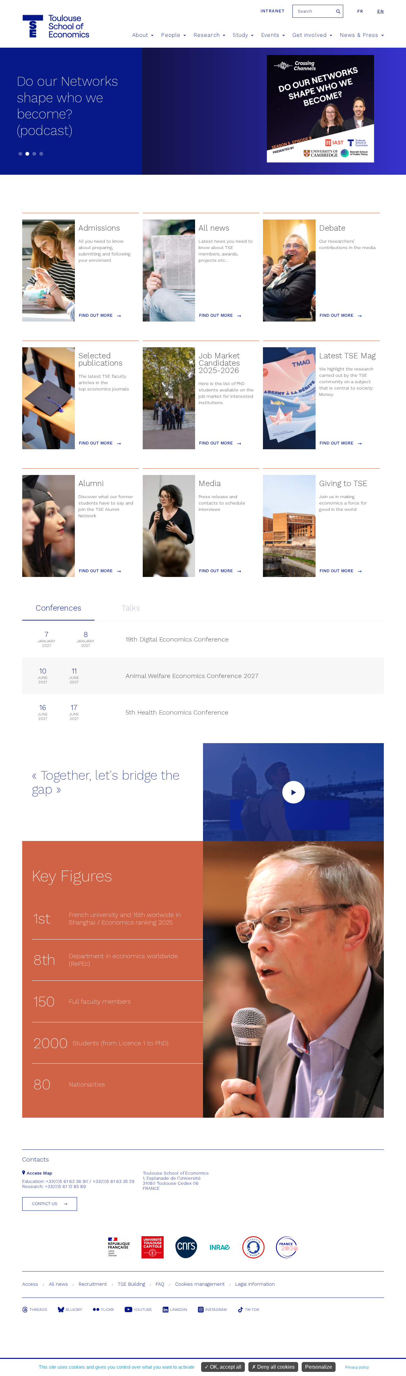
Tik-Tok (252, 1309)
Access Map (38, 1173)
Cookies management (200, 1284)
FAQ (160, 1284)
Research (206, 35)
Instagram (216, 1309)
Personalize (318, 1367)
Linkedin (178, 1309)
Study (240, 35)
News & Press (359, 35)
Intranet (272, 11)
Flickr (107, 1309)
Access (30, 1284)
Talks (130, 608)
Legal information (255, 1284)
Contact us (44, 1203)
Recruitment (93, 1284)
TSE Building (131, 1284)
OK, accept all (225, 1367)
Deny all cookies (275, 1367)
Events (270, 35)
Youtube (143, 1309)
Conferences (58, 608)
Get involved (309, 35)
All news (58, 1284)
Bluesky (74, 1309)
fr (360, 11)
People (170, 35)
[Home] (44, 26)
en (380, 11)
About (140, 35)
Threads (38, 1309)
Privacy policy (357, 1367)
